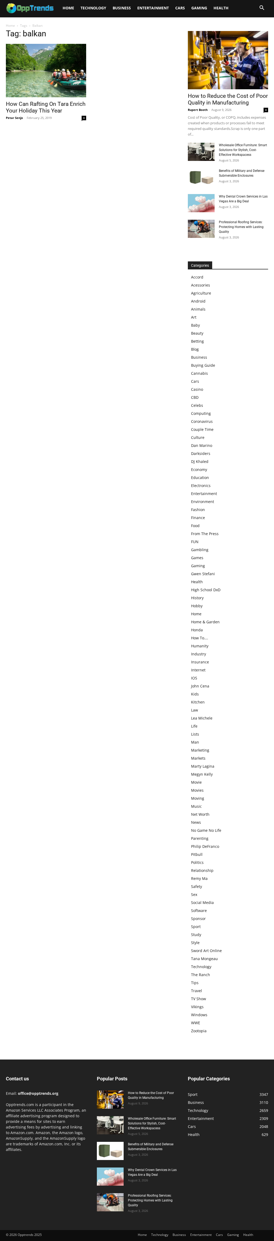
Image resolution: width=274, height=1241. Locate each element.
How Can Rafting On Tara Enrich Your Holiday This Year (46, 107)
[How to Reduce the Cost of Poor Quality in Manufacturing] (228, 60)
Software (199, 910)
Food (195, 525)
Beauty (197, 333)
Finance (198, 517)
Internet (198, 669)
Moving (197, 798)
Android (198, 301)
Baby (195, 325)
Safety (196, 886)
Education (200, 477)
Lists (195, 734)
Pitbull (197, 854)
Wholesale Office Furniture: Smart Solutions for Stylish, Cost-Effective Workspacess (243, 150)
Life (194, 726)
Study (196, 934)
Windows (199, 1014)
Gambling (199, 549)
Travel (196, 990)
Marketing (200, 750)
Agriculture (201, 293)
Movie (196, 782)
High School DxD (205, 589)
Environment (202, 501)
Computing (201, 413)
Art (193, 317)
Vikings (197, 1006)
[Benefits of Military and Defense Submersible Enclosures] (201, 177)
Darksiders (200, 453)
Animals (198, 309)
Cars (180, 7)
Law (194, 710)
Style (195, 942)
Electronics (201, 485)
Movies (197, 790)
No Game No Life (206, 830)
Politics (197, 862)
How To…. (199, 637)
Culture (197, 437)
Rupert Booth (198, 110)
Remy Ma (199, 878)
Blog (195, 349)
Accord (197, 277)
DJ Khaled (199, 461)
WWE (195, 1022)
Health (221, 7)
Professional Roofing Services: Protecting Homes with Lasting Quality (241, 227)
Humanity (199, 645)
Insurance (200, 661)
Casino (197, 389)
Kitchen (198, 702)
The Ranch (200, 974)
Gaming (199, 7)
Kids (195, 694)
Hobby (197, 605)
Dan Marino (201, 445)
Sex (194, 894)
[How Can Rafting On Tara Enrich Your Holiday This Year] (46, 70)
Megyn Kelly (202, 774)
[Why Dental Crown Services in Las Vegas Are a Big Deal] (201, 203)
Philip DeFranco (205, 846)
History (197, 597)
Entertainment (153, 7)
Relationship (202, 870)
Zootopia (199, 1030)
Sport (196, 926)
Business (122, 7)
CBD (195, 397)
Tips (195, 982)
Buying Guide (203, 365)
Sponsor (198, 918)
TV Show (198, 998)
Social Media (202, 902)
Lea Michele (201, 718)
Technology (93, 7)
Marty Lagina (202, 766)
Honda (197, 629)
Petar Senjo (14, 118)
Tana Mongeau (204, 958)
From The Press (205, 533)
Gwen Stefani (203, 573)
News (196, 822)
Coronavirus (202, 421)
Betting (197, 341)
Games (197, 557)
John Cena (200, 686)
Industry (198, 653)
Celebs (197, 405)
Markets (198, 758)
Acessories (200, 285)
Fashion (198, 509)
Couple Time (202, 429)
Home (68, 7)
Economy (199, 469)
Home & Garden (205, 621)
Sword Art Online (206, 950)
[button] (261, 8)
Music (196, 806)
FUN (195, 541)
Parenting (199, 838)
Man (195, 742)
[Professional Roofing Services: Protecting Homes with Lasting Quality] (201, 229)
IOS (194, 678)
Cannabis (199, 373)
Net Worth (200, 814)
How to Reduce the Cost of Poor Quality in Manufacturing (228, 99)
